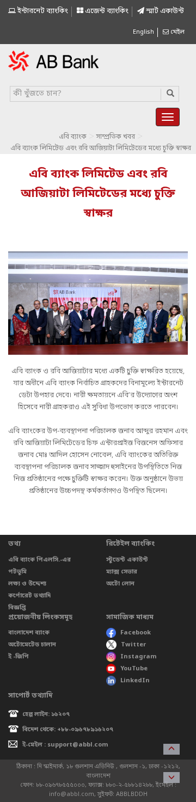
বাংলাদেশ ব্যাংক (29, 633)
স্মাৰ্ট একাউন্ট (164, 11)
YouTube (134, 669)
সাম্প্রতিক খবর (115, 137)
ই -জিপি (18, 657)
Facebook (135, 633)
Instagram (138, 657)
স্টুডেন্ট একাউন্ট (127, 560)
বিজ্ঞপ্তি (17, 608)
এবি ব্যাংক (73, 137)
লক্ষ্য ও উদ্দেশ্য (27, 584)
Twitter (133, 645)
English (143, 32)
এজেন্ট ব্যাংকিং (105, 11)
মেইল (177, 32)
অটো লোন (120, 584)
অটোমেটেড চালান (32, 645)
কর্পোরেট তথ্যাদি (29, 596)
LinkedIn (135, 680)
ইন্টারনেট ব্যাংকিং (42, 11)
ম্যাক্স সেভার (121, 572)
